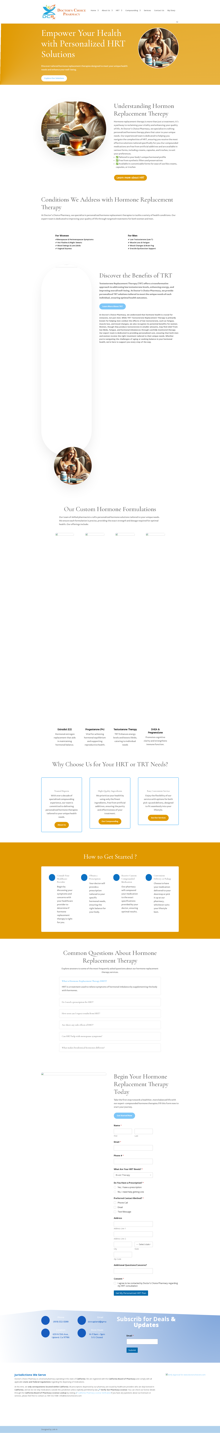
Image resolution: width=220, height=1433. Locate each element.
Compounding (131, 11)
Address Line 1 (120, 1228)
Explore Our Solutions (54, 78)
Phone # (119, 1155)
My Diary (171, 11)
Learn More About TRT (112, 306)
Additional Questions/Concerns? (130, 1265)
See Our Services (158, 818)
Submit (132, 1350)
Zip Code (117, 1259)
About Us (106, 11)
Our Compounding (110, 821)
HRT (118, 11)
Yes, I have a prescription (130, 1187)
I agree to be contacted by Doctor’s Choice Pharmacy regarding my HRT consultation (148, 1284)
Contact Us (159, 11)
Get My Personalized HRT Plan (131, 1293)
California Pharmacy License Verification (94, 1393)
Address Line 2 (120, 1239)
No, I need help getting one (131, 1192)
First (115, 1136)
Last (136, 1136)
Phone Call (123, 1202)
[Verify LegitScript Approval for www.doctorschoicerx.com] (185, 1375)
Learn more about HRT (130, 177)
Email (117, 1142)
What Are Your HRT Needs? (128, 1169)
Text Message (124, 1211)
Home (93, 11)
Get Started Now (124, 1115)
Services (147, 11)
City (115, 1249)
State (137, 1249)
